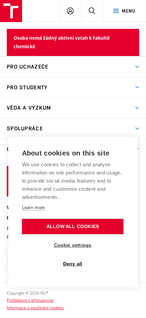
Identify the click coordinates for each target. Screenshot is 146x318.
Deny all (73, 263)
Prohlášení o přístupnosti (30, 300)
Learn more (33, 207)
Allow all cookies (73, 226)
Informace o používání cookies (35, 307)
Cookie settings (73, 245)
